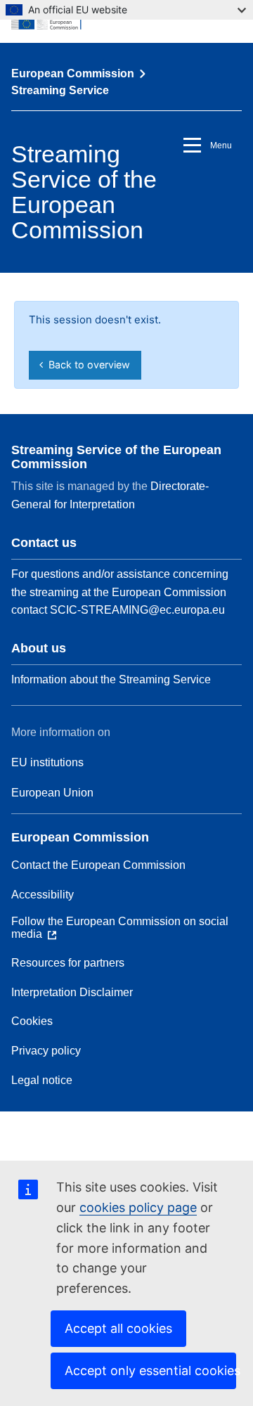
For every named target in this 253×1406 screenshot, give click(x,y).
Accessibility (42, 895)
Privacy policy (46, 1051)
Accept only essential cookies (150, 1370)
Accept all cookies (118, 1328)
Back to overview (86, 364)
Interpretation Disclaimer (72, 992)
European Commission (72, 73)
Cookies (32, 1021)
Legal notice (41, 1080)
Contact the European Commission (98, 865)
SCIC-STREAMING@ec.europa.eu (137, 610)
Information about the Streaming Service (111, 679)
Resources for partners (67, 963)
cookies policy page (138, 1207)
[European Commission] (126, 21)
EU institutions (47, 762)
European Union (52, 793)
